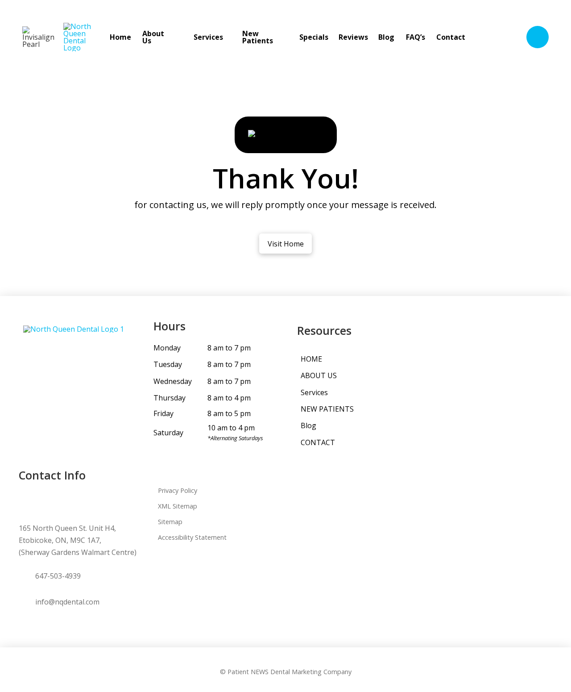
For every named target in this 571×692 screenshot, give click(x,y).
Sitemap (170, 521)
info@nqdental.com (67, 602)
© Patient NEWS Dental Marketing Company (286, 671)
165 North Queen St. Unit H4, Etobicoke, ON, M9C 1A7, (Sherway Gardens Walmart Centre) (78, 540)
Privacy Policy (177, 490)
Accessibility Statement (192, 537)
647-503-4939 (58, 576)
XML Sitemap (177, 506)
